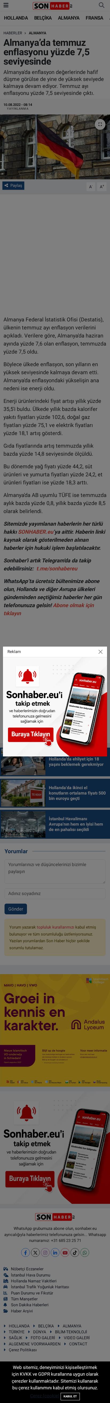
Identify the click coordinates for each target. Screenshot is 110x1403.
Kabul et (70, 1396)
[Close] (100, 652)
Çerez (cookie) (45, 1395)
